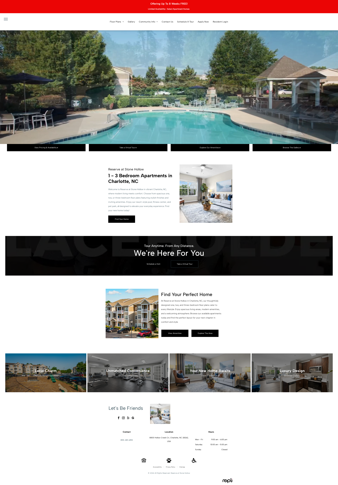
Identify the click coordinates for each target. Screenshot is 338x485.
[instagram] (123, 418)
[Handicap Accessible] (194, 462)
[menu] (5, 19)
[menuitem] (117, 22)
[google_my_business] (133, 418)
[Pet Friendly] (169, 462)
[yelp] (128, 418)
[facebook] (119, 418)
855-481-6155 (127, 440)
